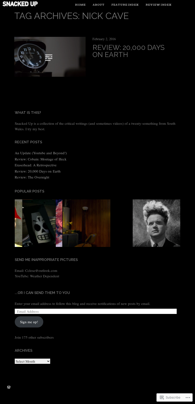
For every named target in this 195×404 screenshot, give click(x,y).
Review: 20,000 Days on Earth (129, 51)
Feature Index (125, 4)
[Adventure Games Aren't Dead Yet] (38, 223)
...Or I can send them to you (42, 293)
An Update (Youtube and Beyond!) (41, 152)
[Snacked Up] (34, 5)
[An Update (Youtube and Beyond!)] (156, 223)
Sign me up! (29, 321)
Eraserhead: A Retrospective (36, 165)
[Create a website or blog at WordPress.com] (8, 387)
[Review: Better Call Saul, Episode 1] (86, 223)
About (98, 4)
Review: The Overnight (32, 177)
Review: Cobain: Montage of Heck (41, 159)
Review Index (158, 4)
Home (80, 4)
